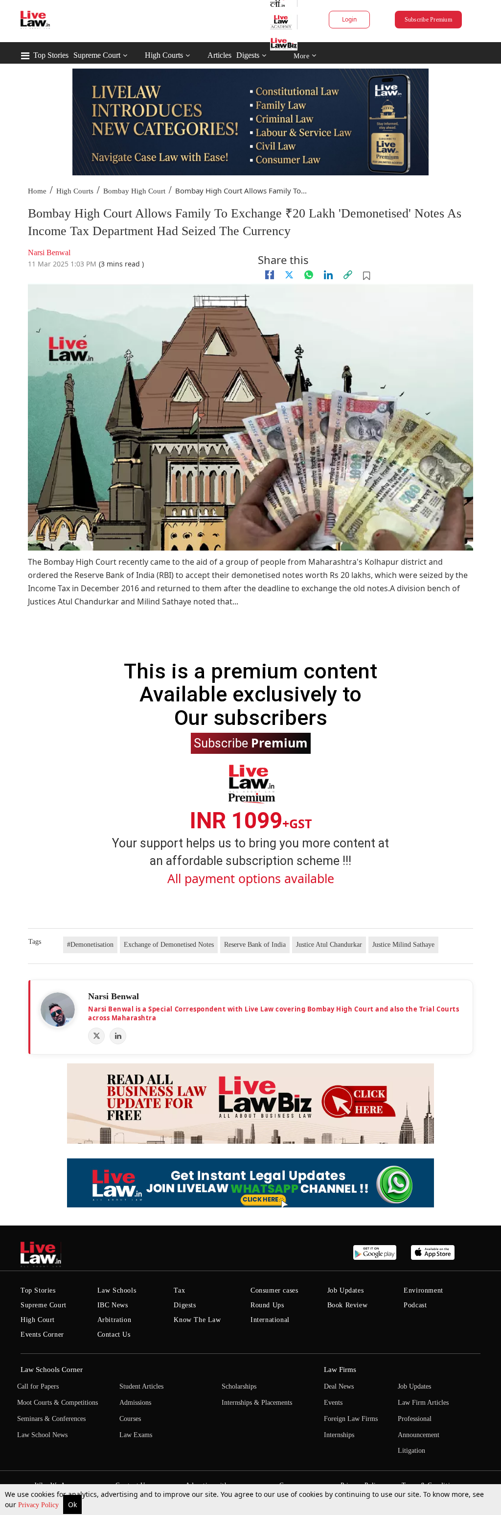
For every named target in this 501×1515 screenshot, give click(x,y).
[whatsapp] (308, 274)
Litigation (411, 1450)
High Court (38, 1319)
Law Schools (117, 1290)
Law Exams (135, 1435)
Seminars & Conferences (51, 1418)
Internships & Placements (257, 1402)
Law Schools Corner (52, 1369)
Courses (130, 1418)
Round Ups (267, 1305)
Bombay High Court (134, 191)
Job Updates (345, 1290)
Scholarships (239, 1386)
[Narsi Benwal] (58, 1009)
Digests (247, 55)
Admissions (135, 1402)
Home (37, 191)
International (270, 1319)
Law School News (42, 1435)
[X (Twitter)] (96, 1036)
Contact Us (114, 1334)
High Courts (164, 55)
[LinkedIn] (118, 1036)
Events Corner (42, 1334)
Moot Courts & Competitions (57, 1402)
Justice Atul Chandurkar (329, 944)
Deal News (339, 1386)
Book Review (347, 1305)
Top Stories (50, 55)
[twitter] (289, 274)
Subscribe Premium (428, 19)
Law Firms (340, 1369)
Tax (179, 1290)
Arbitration (114, 1319)
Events (333, 1402)
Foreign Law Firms (351, 1418)
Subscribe (251, 742)
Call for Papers (38, 1386)
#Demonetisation (90, 944)
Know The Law (197, 1319)
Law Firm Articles (423, 1402)
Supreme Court (96, 55)
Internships (339, 1435)
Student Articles (141, 1386)
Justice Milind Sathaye (403, 944)
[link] (347, 274)
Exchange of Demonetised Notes (169, 944)
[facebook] (269, 274)
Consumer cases (274, 1290)
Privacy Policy (39, 1505)
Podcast (415, 1305)
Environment (423, 1290)
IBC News (112, 1305)
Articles (219, 55)
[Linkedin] (328, 274)
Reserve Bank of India (255, 944)
